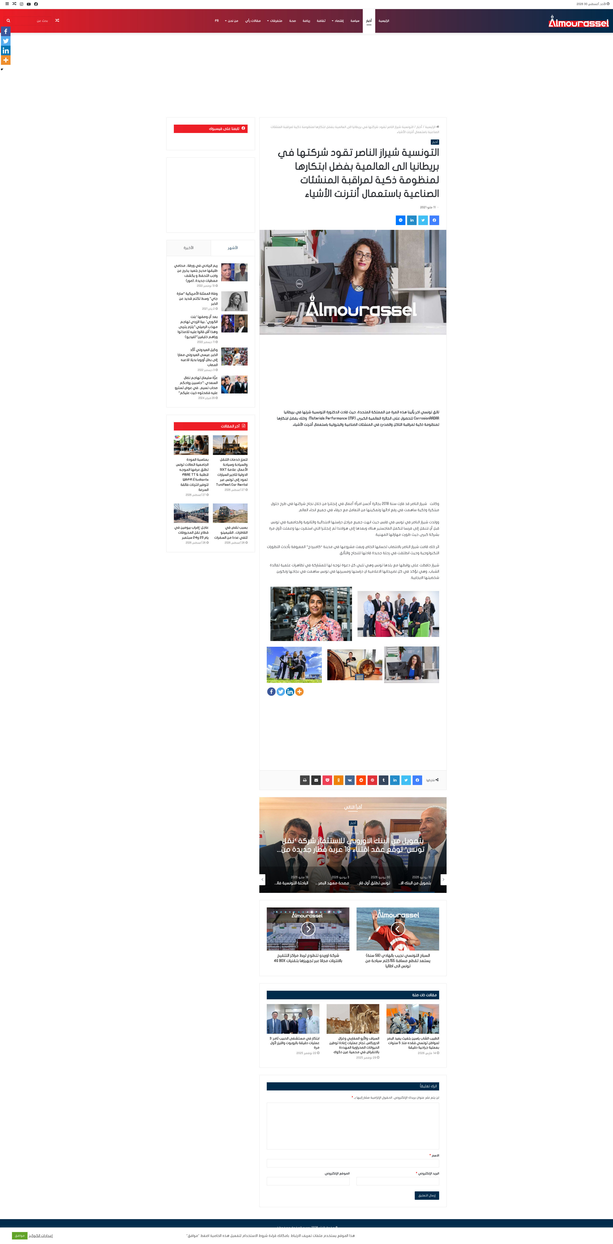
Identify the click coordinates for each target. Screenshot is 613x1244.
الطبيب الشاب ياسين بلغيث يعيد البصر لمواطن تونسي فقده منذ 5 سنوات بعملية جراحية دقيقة (413, 1043)
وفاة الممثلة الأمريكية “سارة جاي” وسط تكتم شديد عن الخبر (197, 298)
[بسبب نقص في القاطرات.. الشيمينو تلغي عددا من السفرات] (230, 513)
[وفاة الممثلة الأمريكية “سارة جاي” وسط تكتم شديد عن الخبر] (234, 301)
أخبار (369, 20)
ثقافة (321, 20)
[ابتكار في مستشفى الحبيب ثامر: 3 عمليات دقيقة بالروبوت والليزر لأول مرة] (293, 1019)
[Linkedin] (290, 691)
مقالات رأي (253, 20)
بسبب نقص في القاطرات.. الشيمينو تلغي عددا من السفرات (231, 532)
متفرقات (276, 20)
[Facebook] (271, 691)
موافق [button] (20, 1235)
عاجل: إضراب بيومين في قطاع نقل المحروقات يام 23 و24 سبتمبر (191, 532)
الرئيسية (384, 20)
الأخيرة (188, 248)
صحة (292, 20)
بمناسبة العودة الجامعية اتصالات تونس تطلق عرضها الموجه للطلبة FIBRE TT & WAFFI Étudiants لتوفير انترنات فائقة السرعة (192, 475)
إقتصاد (339, 20)
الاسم (434, 1155)
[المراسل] (578, 21)
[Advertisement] (353, 375)
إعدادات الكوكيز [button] (41, 1236)
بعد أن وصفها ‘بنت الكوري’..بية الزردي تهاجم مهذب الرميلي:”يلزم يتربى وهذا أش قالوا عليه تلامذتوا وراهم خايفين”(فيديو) (198, 327)
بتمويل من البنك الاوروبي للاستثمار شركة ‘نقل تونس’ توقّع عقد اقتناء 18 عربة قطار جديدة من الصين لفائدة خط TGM (353, 849)
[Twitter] (281, 691)
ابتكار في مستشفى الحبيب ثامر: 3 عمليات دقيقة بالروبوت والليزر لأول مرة (294, 1043)
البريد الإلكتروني (427, 1173)
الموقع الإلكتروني (337, 1173)
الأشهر (233, 248)
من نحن (233, 20)
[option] (353, 845)
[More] (299, 691)
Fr (217, 20)
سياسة (355, 20)
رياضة (306, 20)
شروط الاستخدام (254, 1236)
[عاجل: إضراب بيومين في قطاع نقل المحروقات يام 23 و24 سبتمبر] (191, 513)
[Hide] (2, 69)
